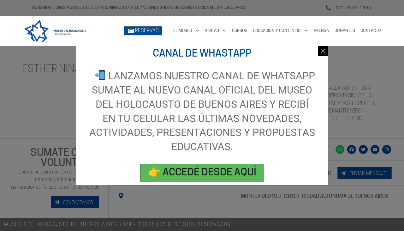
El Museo (182, 31)
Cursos (239, 31)
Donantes (345, 31)
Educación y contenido (277, 31)
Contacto (370, 31)
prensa (321, 31)
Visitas (212, 31)
